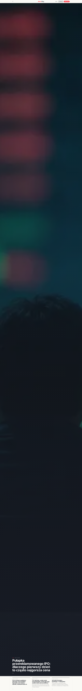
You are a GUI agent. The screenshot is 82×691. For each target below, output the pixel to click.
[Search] (12, 1)
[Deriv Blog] (41, 1)
